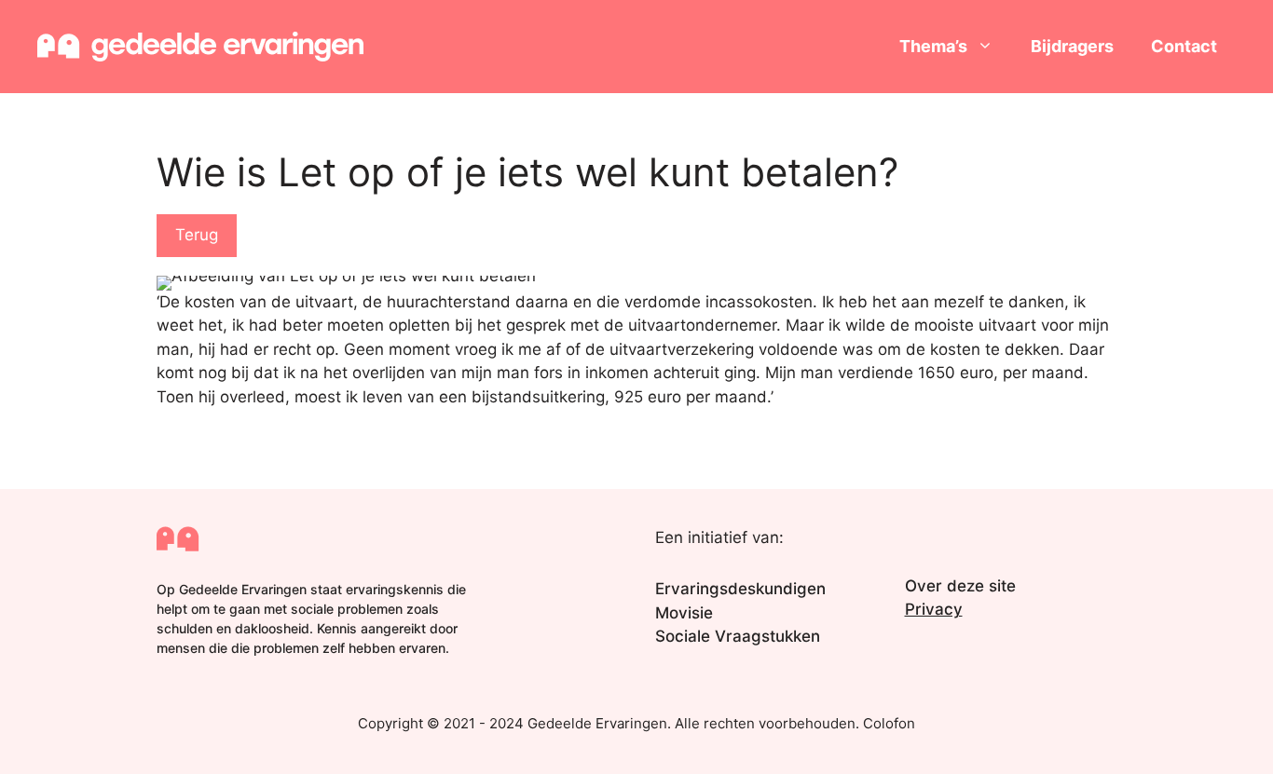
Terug (196, 234)
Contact (1184, 46)
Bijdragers (1072, 46)
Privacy (934, 609)
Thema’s (933, 46)
